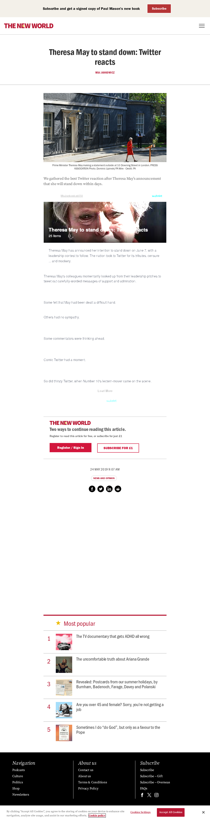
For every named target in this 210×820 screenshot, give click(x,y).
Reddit (118, 489)
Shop (15, 788)
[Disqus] (105, 549)
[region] (105, 812)
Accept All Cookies (170, 812)
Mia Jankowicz (105, 72)
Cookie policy (97, 815)
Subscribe (159, 8)
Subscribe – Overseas (155, 782)
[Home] (28, 25)
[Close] (203, 812)
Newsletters (20, 795)
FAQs (143, 788)
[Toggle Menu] (202, 26)
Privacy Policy (88, 788)
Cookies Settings (140, 812)
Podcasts (18, 770)
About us (84, 776)
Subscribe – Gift (151, 776)
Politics (17, 782)
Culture (17, 776)
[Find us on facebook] (142, 796)
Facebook (92, 489)
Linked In (109, 489)
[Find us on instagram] (156, 796)
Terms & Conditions (92, 782)
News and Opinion (104, 478)
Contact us (85, 770)
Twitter (100, 489)
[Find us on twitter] (149, 796)
